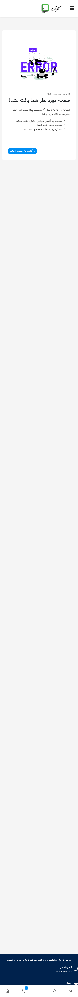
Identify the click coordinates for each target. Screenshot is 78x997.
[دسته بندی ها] (39, 991)
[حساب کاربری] (8, 991)
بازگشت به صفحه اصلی (22, 151)
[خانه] (70, 991)
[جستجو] (54, 991)
